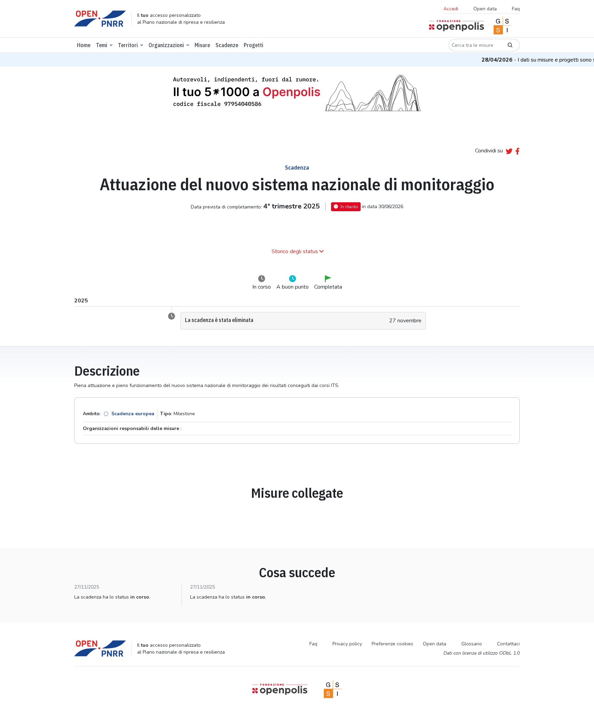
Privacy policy (347, 644)
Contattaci (508, 644)
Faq (516, 9)
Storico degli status (295, 251)
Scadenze (227, 45)
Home (83, 45)
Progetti (253, 45)
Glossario (471, 644)
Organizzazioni (166, 45)
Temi (101, 45)
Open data (485, 9)
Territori (128, 45)
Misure (202, 45)
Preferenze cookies (392, 644)
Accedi (450, 9)
